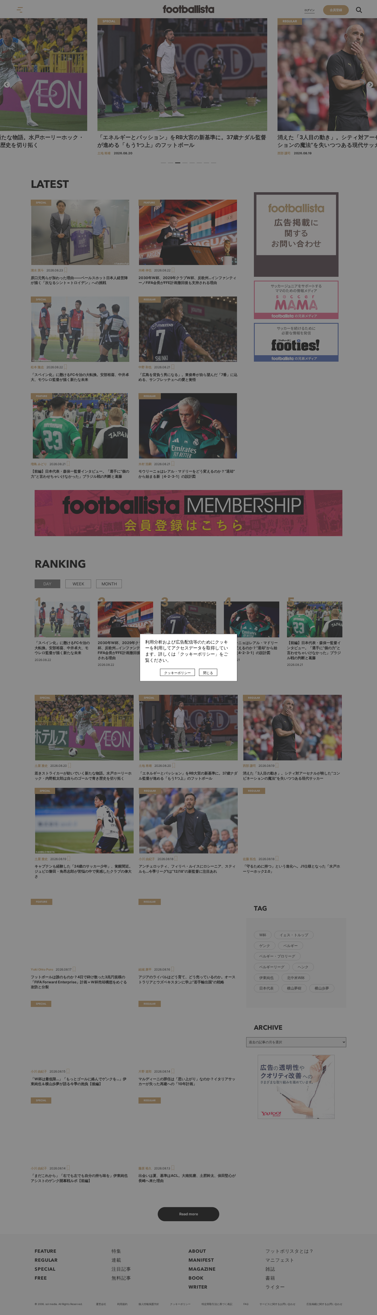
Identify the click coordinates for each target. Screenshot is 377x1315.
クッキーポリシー (177, 673)
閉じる (208, 673)
